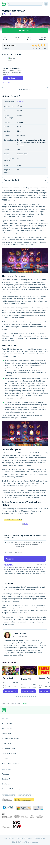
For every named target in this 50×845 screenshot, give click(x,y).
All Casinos (23, 89)
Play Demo (26, 30)
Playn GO (7, 14)
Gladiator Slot (7, 743)
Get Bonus (12, 78)
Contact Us (6, 779)
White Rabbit (9, 678)
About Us (5, 774)
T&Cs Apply (6, 83)
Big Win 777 (26, 679)
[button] (14, 696)
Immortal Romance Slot (11, 763)
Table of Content (11, 180)
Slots (18, 704)
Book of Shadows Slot (10, 738)
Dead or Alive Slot (9, 753)
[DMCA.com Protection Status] (7, 799)
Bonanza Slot (7, 723)
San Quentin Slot (8, 748)
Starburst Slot (7, 728)
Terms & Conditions (24, 838)
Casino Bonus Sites (8, 704)
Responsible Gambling (11, 789)
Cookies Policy (40, 838)
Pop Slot (5, 758)
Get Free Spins (10, 691)
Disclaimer (6, 784)
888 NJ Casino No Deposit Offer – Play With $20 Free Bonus (12, 73)
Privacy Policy (9, 838)
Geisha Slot (6, 733)
